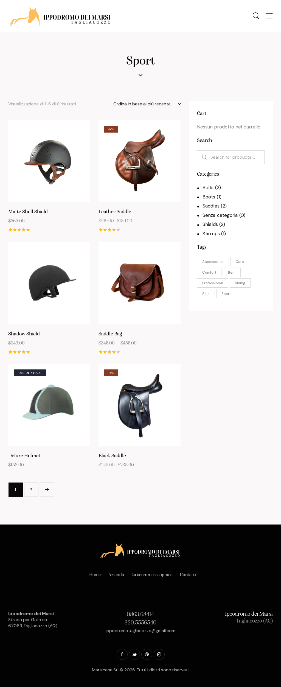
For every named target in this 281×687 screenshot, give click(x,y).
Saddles (211, 206)
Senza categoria (220, 215)
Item (231, 272)
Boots (209, 197)
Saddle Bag (110, 334)
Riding (240, 283)
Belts (208, 187)
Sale (206, 293)
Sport (226, 293)
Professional (212, 283)
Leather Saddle (115, 212)
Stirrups (211, 234)
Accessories (213, 261)
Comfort (209, 272)
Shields (210, 224)
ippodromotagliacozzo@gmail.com (140, 630)
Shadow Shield (24, 334)
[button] (34, 161)
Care (239, 261)
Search (202, 157)
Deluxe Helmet (24, 456)
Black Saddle (112, 456)
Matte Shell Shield (28, 212)
